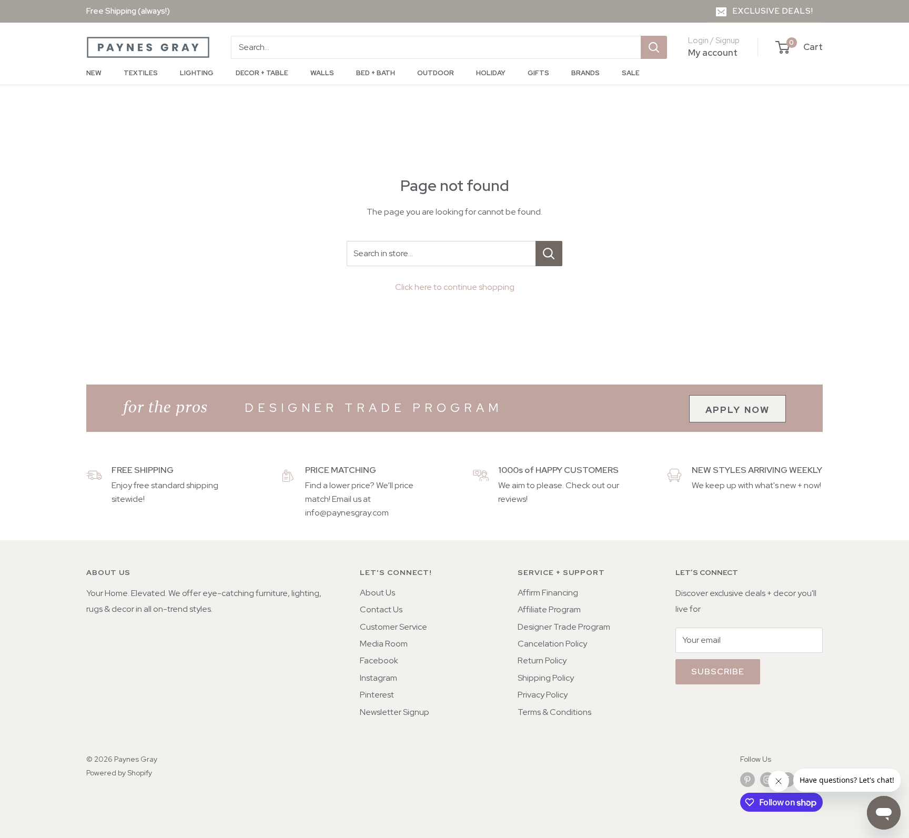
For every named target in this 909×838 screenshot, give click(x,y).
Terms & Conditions (554, 712)
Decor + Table (262, 72)
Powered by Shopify (119, 773)
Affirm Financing (548, 592)
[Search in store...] (549, 253)
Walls (322, 72)
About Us (377, 592)
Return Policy (542, 660)
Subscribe (717, 671)
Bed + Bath (375, 72)
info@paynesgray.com (347, 512)
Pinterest (377, 694)
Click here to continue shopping (454, 286)
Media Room (384, 643)
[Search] (654, 47)
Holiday (491, 72)
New (94, 72)
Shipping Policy (546, 677)
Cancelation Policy (552, 643)
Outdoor (435, 72)
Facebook (379, 660)
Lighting (197, 72)
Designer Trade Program (564, 626)
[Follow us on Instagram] (767, 779)
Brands (585, 72)
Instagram (378, 677)
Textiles (141, 72)
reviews (512, 498)
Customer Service (393, 626)
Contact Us (381, 609)
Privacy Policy (543, 694)
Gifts (538, 72)
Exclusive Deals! (773, 11)
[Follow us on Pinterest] (747, 779)
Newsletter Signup (394, 712)
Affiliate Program (549, 609)
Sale (631, 72)
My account (713, 52)
